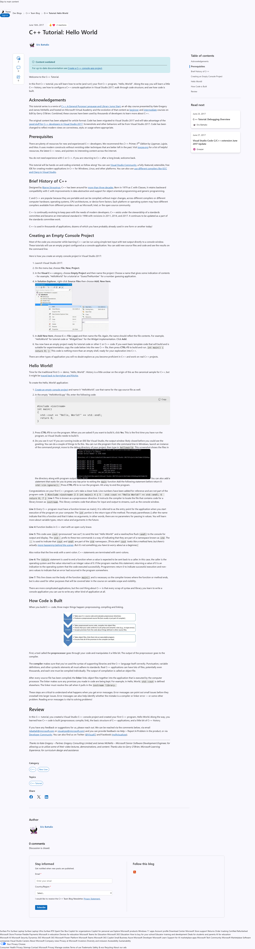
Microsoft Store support (196, 931)
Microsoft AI (5, 937)
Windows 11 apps (146, 931)
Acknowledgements (200, 61)
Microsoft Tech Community (209, 937)
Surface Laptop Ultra (34, 931)
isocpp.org (143, 147)
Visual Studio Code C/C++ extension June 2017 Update (215, 142)
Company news (52, 940)
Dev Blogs (17, 13)
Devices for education (69, 934)
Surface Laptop (17, 931)
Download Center (177, 931)
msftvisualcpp (119, 734)
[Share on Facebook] (31, 797)
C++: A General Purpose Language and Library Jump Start (91, 106)
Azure (130, 937)
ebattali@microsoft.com (42, 730)
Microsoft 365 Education (118, 934)
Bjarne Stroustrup (51, 187)
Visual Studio (16, 940)
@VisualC (90, 734)
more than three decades (100, 187)
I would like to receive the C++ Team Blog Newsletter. (67, 898)
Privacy (51, 947)
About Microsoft (37, 940)
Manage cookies (62, 947)
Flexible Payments (30, 934)
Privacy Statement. (92, 898)
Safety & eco (98, 947)
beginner (134, 109)
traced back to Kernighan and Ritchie (59, 375)
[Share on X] (39, 797)
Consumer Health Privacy (11, 947)
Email (38, 873)
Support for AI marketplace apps (182, 937)
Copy (164, 399)
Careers (25, 940)
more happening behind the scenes (55, 545)
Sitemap (27, 947)
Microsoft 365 (48, 937)
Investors (82, 940)
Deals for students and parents (202, 934)
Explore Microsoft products (125, 931)
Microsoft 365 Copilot (104, 937)
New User (43, 769)
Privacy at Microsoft (68, 940)
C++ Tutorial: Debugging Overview (211, 119)
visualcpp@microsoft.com (71, 730)
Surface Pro (5, 931)
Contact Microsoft (39, 947)
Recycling (109, 947)
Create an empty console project (51, 389)
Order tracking (221, 931)
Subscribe (41, 907)
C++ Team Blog (33, 13)
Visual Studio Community (123, 164)
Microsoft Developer (143, 937)
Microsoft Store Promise (11, 934)
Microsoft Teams (86, 937)
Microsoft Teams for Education (93, 934)
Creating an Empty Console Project (206, 76)
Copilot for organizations (79, 931)
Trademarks (87, 947)
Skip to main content (9, 1)
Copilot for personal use (102, 931)
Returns (211, 931)
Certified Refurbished (238, 931)
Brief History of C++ (200, 71)
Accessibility (113, 940)
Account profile (162, 931)
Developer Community (40, 734)
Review (194, 91)
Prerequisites (198, 66)
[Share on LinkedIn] (46, 797)
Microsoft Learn (160, 937)
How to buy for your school (142, 934)
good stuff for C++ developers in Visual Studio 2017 (56, 123)
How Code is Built (199, 86)
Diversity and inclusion (97, 940)
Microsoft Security (20, 937)
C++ (32, 769)
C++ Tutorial (36, 783)
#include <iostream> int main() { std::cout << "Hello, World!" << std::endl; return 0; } (69, 413)
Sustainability (125, 940)
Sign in (5, 15)
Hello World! (196, 81)
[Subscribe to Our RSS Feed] (134, 873)
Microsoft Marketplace (232, 937)
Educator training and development (171, 934)
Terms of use (75, 947)
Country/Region (43, 886)
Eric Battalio (42, 44)
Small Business (120, 937)
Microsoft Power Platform (66, 937)
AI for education (223, 934)
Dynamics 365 (34, 937)
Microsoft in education (49, 934)
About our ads (119, 947)
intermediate (150, 109)
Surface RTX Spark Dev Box (56, 931)
